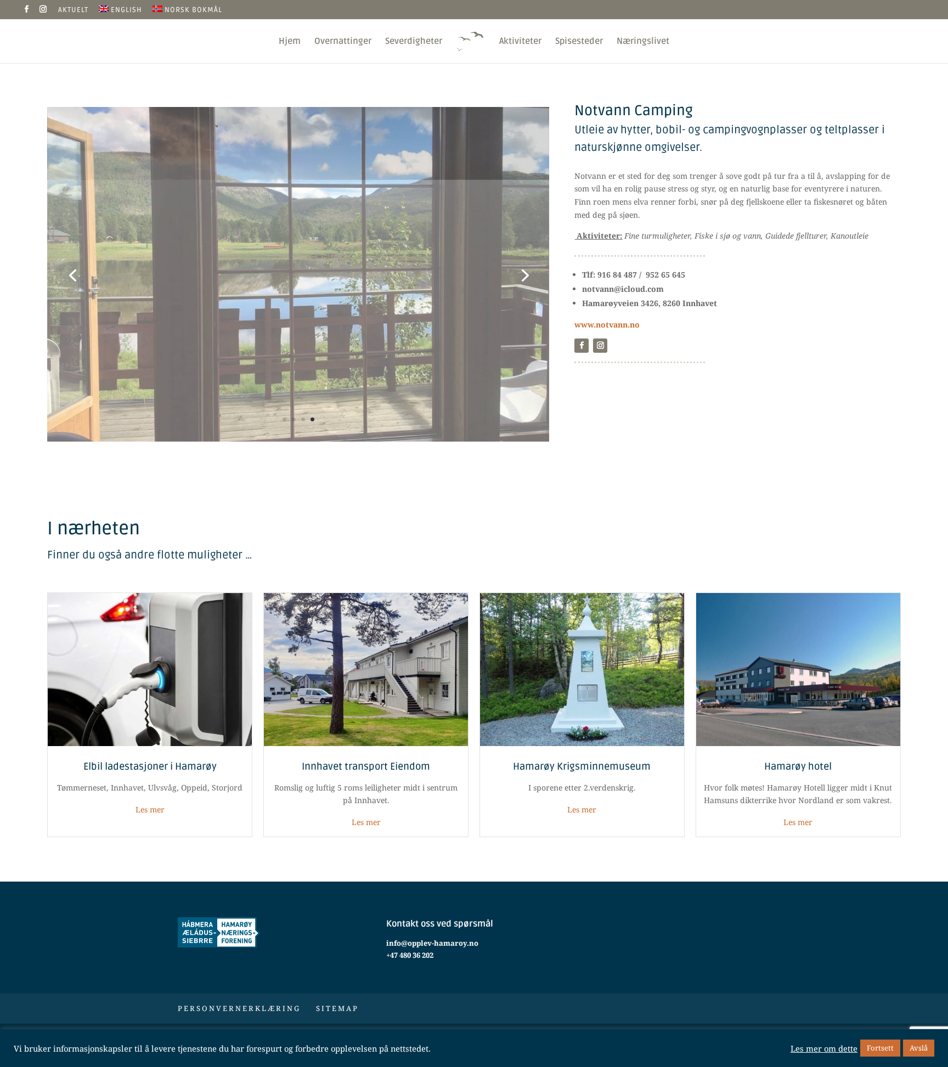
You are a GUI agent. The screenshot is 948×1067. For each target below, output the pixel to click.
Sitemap (337, 1008)
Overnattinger (342, 42)
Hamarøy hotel (798, 766)
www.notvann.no (607, 324)
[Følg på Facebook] (581, 345)
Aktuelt (73, 10)
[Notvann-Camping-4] (298, 441)
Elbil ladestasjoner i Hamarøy (150, 766)
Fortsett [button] (880, 1048)
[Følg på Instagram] (600, 345)
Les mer (150, 809)
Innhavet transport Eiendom (366, 766)
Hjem (290, 42)
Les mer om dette (824, 1048)
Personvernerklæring (239, 1008)
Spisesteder (579, 42)
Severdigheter (413, 42)
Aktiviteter (520, 42)
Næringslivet (643, 42)
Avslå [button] (919, 1048)
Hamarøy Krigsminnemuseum (582, 766)
